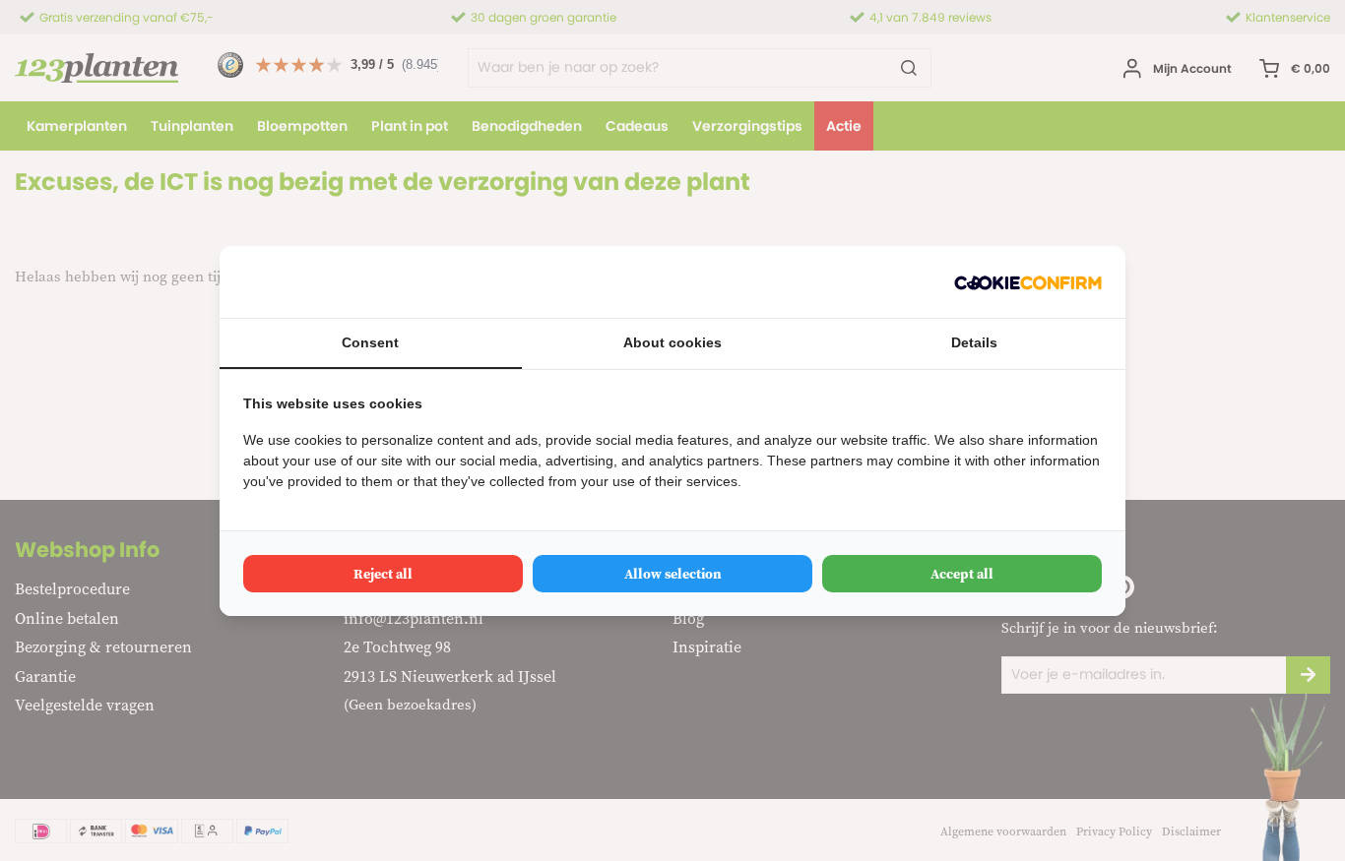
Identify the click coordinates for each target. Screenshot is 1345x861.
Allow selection (673, 574)
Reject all (383, 574)
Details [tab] (974, 342)
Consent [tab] (370, 342)
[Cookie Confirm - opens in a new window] (1028, 282)
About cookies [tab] (672, 342)
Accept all (961, 574)
